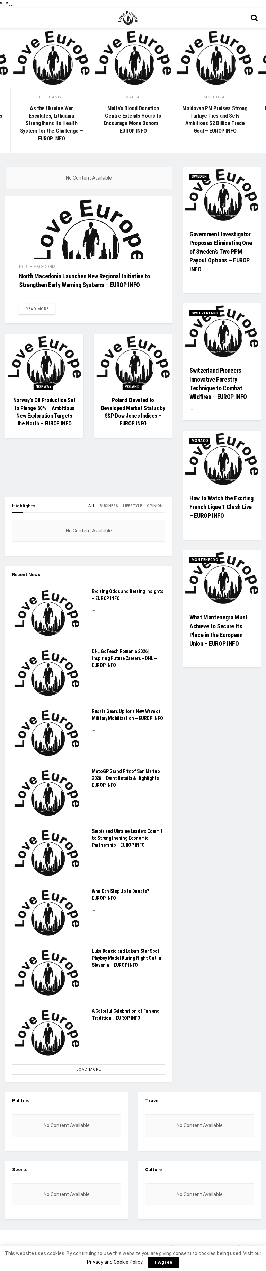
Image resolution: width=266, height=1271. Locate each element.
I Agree (163, 1262)
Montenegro (205, 560)
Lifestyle (132, 506)
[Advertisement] (89, 474)
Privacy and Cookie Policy (114, 1262)
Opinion (155, 506)
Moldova (214, 97)
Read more (37, 309)
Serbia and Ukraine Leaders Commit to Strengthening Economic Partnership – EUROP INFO (127, 837)
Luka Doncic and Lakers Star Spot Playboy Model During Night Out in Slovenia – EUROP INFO (126, 957)
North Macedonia (37, 267)
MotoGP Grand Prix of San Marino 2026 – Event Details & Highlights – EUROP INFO (127, 777)
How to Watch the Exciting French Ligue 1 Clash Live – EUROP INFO (221, 507)
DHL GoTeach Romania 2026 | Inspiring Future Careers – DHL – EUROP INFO (124, 658)
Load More (88, 1069)
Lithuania (50, 97)
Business (109, 506)
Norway (43, 387)
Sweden (199, 177)
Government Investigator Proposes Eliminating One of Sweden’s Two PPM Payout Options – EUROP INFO (220, 251)
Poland (132, 387)
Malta (132, 97)
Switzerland (205, 313)
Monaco (200, 441)
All (91, 506)
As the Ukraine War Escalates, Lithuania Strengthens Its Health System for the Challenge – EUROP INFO (51, 123)
